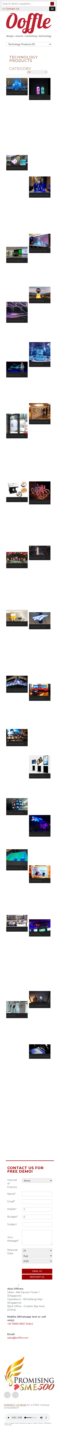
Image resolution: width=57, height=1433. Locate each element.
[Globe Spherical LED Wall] (17, 804)
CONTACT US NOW (15, 1404)
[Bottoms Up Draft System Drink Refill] (17, 615)
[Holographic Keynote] (17, 367)
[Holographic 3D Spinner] (39, 618)
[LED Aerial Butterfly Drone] (39, 925)
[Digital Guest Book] (39, 1049)
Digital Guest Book (39, 1056)
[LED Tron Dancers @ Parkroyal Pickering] (39, 184)
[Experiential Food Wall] (39, 411)
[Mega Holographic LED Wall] (17, 682)
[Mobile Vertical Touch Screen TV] (39, 764)
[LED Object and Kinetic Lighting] (39, 550)
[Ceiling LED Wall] (39, 823)
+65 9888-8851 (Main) (20, 1323)
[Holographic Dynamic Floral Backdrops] (39, 352)
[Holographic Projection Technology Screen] (17, 921)
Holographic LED (16, 168)
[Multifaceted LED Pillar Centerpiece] (17, 84)
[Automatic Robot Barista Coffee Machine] (17, 735)
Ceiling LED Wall (38, 834)
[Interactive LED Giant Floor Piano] (17, 557)
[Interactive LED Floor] (17, 857)
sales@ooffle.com (17, 1337)
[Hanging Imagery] (17, 423)
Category (20, 68)
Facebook (7, 1395)
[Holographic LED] (17, 160)
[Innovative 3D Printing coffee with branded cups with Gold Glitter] (17, 488)
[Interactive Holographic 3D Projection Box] (39, 871)
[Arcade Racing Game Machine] (39, 690)
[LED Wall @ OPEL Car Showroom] (17, 252)
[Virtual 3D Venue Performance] (17, 310)
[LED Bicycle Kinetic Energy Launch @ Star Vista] (39, 490)
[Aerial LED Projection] (39, 86)
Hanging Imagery (15, 436)
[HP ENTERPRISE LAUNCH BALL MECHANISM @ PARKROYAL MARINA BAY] (39, 292)
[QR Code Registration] (17, 1007)
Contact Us (12, 8)
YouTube (15, 1395)
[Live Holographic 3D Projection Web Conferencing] (39, 997)
